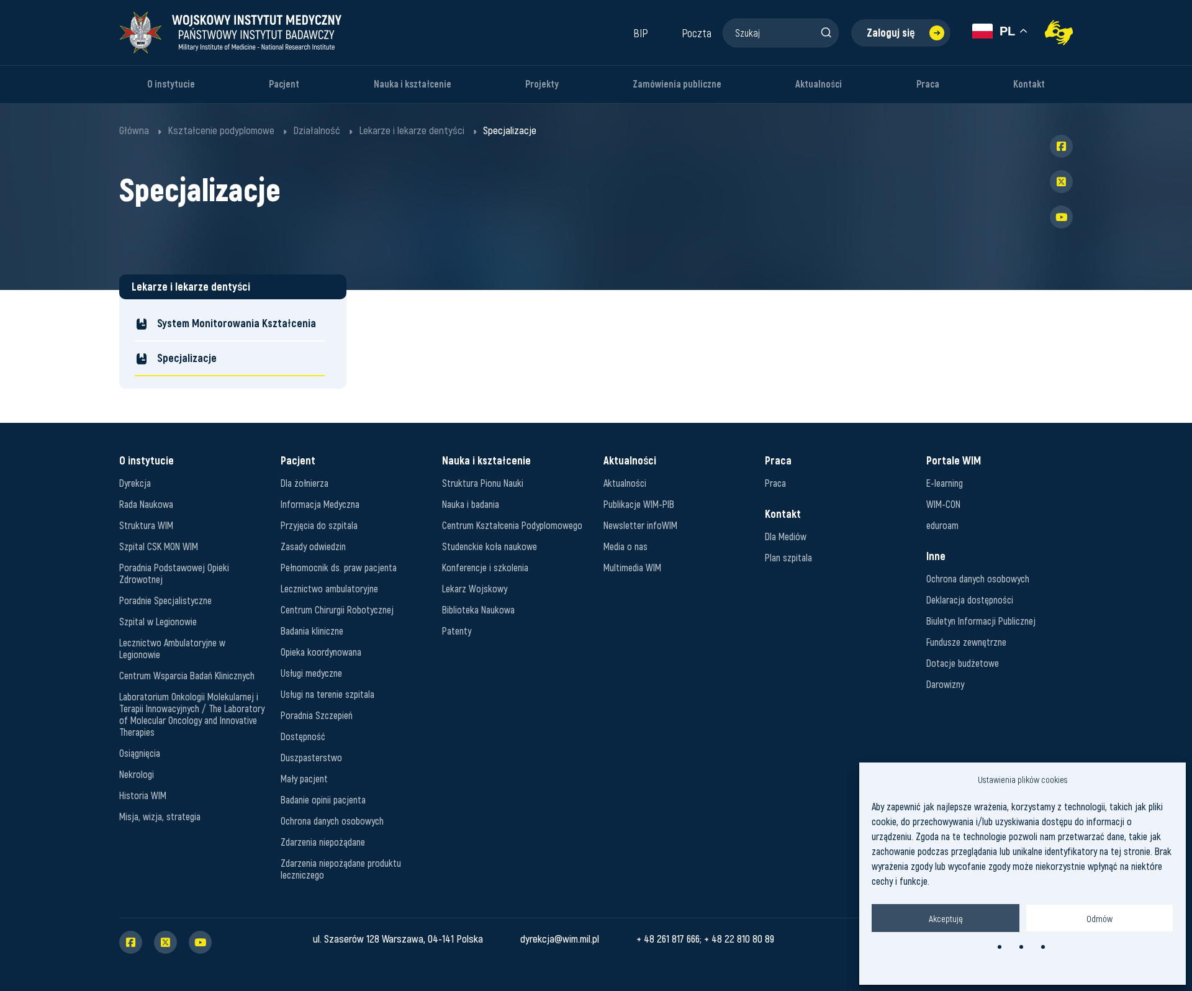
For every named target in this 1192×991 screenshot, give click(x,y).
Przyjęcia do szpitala (319, 525)
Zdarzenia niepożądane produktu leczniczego (341, 868)
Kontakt (1029, 84)
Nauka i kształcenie (412, 84)
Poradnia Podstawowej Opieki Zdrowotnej (174, 573)
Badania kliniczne (312, 630)
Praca (927, 84)
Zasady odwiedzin (313, 546)
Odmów (1099, 918)
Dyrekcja (135, 483)
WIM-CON (943, 504)
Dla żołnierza (304, 483)
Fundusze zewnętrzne (966, 642)
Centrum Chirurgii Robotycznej (337, 609)
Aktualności (818, 84)
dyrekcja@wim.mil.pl (559, 938)
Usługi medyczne (311, 673)
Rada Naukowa (146, 504)
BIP (640, 33)
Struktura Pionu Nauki (482, 483)
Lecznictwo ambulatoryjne (329, 588)
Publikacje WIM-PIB (638, 504)
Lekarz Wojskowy (474, 588)
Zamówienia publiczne (677, 84)
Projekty (542, 84)
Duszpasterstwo (311, 757)
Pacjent (284, 84)
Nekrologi (136, 774)
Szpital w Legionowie (158, 621)
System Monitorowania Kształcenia (236, 323)
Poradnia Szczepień (317, 715)
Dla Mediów (785, 536)
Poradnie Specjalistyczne (165, 600)
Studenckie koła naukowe (489, 546)
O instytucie (171, 84)
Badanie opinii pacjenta (323, 799)
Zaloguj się (891, 32)
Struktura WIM (146, 525)
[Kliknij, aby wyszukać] (825, 32)
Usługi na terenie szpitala (327, 694)
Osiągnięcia (139, 753)
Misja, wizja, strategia (160, 816)
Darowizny (945, 684)
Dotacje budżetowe (962, 663)
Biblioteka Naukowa (478, 609)
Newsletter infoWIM (640, 525)
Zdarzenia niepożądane (323, 842)
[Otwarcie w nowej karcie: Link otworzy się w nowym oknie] (1059, 33)
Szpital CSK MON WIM (158, 546)
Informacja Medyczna (320, 504)
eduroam (942, 525)
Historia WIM (142, 795)
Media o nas (625, 546)
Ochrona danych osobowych (332, 820)
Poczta (696, 33)
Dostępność (303, 736)
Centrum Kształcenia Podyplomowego (512, 525)
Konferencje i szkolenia (485, 567)
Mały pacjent (304, 778)
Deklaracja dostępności (969, 599)
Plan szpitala (788, 557)
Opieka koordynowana (321, 652)
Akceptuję (946, 918)
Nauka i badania (470, 504)
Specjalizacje (187, 358)
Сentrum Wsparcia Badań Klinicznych (187, 675)
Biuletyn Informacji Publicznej (981, 621)
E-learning (944, 483)
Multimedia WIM (632, 567)
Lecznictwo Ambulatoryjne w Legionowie (172, 648)
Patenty (456, 630)
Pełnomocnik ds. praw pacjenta (339, 567)
